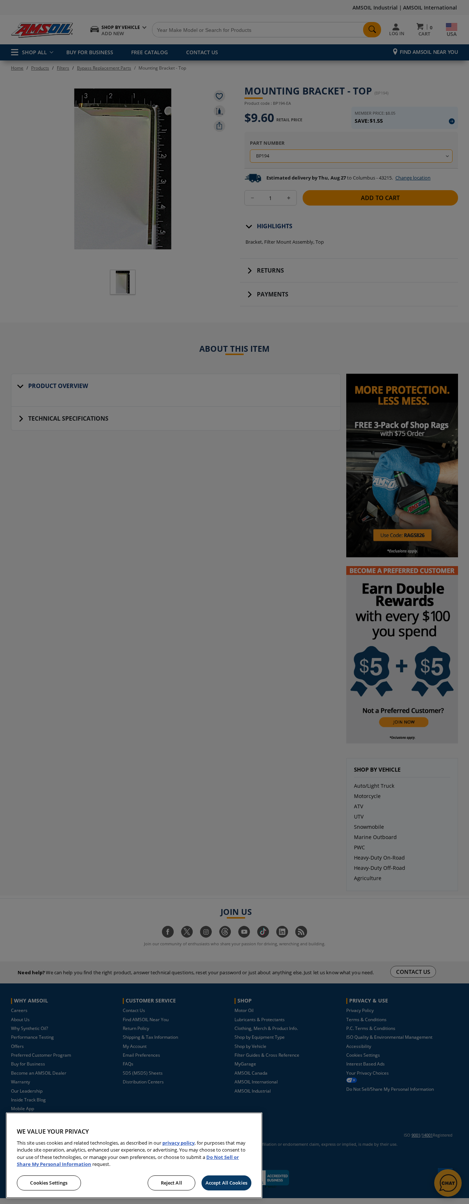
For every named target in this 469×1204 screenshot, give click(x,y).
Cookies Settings (48, 1182)
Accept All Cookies (226, 1182)
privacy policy (178, 1143)
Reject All (171, 1182)
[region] (134, 1155)
